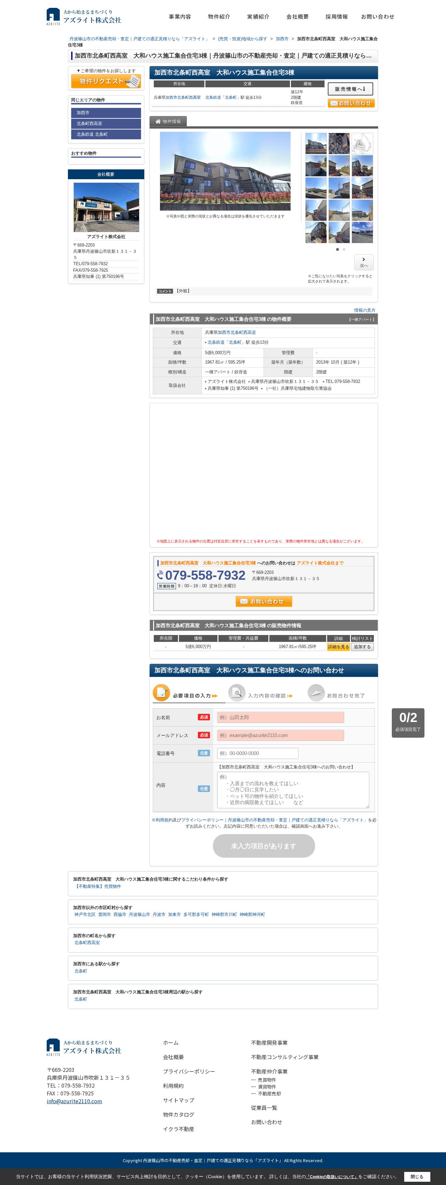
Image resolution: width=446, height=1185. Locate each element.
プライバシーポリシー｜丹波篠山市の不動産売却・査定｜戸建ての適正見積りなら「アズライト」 (274, 819)
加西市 (171, 97)
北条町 (231, 97)
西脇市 (120, 914)
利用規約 (164, 819)
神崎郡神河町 (252, 914)
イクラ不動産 (178, 1129)
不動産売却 (269, 1093)
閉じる (417, 1176)
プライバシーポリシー (189, 1071)
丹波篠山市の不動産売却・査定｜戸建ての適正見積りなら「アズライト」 (213, 1160)
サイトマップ (178, 1100)
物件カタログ (178, 1114)
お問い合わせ (378, 16)
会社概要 (297, 16)
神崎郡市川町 (224, 914)
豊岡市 (104, 914)
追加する (362, 646)
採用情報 (337, 16)
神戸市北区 (85, 914)
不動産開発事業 (269, 1042)
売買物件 (267, 1079)
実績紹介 (258, 16)
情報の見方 (364, 310)
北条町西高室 (189, 97)
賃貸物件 (267, 1086)
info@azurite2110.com (74, 1101)
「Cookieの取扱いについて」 (332, 1177)
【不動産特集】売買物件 (97, 886)
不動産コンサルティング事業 (285, 1057)
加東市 (174, 914)
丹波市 (159, 914)
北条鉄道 (213, 97)
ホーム (171, 1042)
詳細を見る (338, 646)
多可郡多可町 (196, 914)
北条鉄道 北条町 (92, 134)
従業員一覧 (264, 1107)
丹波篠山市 (139, 914)
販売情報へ (349, 89)
